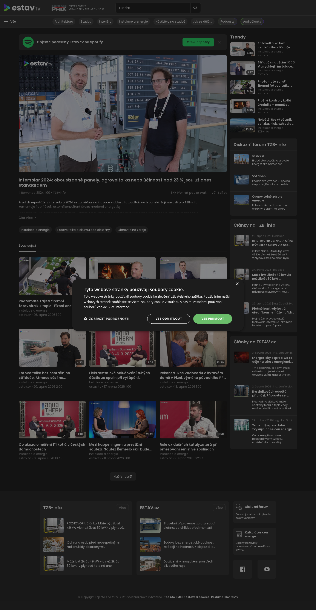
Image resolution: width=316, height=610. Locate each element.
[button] (106, 319)
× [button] (237, 284)
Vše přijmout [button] (212, 319)
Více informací (119, 307)
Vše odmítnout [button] (169, 319)
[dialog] (158, 305)
